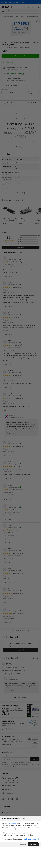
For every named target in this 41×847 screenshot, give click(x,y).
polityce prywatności (31, 839)
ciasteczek (12, 823)
